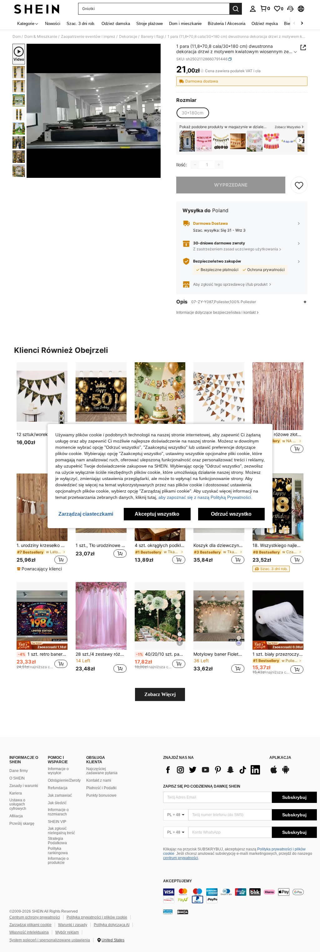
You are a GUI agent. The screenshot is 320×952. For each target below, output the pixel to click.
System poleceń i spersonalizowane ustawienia (49, 940)
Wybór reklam (67, 932)
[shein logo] (36, 9)
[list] (213, 769)
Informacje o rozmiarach (58, 812)
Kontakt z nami (98, 780)
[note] (40, 569)
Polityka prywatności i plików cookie (97, 917)
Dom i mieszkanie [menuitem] (185, 23)
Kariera (15, 793)
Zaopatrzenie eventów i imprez (88, 36)
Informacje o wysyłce (58, 771)
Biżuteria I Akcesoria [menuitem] (226, 23)
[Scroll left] (294, 24)
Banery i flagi (152, 36)
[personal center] (253, 9)
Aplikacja (280, 758)
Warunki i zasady (72, 925)
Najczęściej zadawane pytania (102, 771)
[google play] (285, 772)
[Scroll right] (302, 24)
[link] (265, 8)
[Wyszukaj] (235, 9)
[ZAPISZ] (299, 185)
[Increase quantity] (219, 164)
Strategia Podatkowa (57, 840)
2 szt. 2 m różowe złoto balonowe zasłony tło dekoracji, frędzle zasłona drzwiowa (277, 434)
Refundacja (58, 788)
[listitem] (187, 141)
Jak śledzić (57, 803)
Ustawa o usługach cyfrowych (17, 804)
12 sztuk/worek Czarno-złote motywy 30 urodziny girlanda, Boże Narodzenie (42, 434)
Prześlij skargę (21, 823)
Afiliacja (16, 816)
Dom (16, 36)
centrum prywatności (180, 858)
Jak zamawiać (60, 795)
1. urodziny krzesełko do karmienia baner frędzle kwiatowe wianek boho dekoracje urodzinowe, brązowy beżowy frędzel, (42, 545)
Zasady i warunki (23, 786)
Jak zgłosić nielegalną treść (61, 830)
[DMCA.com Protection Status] (182, 911)
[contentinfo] (240, 895)
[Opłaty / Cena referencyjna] (202, 71)
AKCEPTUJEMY (177, 881)
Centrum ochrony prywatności (34, 917)
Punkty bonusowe (101, 795)
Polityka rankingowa (58, 850)
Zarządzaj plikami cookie (30, 925)
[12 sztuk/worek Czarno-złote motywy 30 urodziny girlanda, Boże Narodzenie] (42, 396)
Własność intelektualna (29, 932)
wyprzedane (231, 185)
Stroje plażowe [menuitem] (149, 23)
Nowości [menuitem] (52, 23)
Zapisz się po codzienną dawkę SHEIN (201, 786)
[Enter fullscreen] (155, 172)
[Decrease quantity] (195, 164)
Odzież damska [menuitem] (116, 23)
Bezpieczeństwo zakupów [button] (217, 261)
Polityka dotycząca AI (111, 925)
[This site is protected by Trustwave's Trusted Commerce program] (167, 911)
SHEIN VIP (57, 821)
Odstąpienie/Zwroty (64, 780)
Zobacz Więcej (160, 694)
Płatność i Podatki (101, 788)
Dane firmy (18, 771)
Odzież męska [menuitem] (265, 23)
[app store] (273, 772)
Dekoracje (128, 36)
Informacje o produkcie (58, 860)
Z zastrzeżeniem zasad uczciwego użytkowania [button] (235, 249)
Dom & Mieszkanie (40, 36)
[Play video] (93, 110)
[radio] (192, 113)
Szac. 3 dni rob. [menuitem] (81, 23)
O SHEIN (17, 778)
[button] (290, 9)
